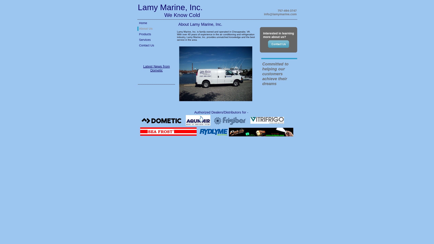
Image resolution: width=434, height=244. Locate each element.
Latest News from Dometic (156, 68)
